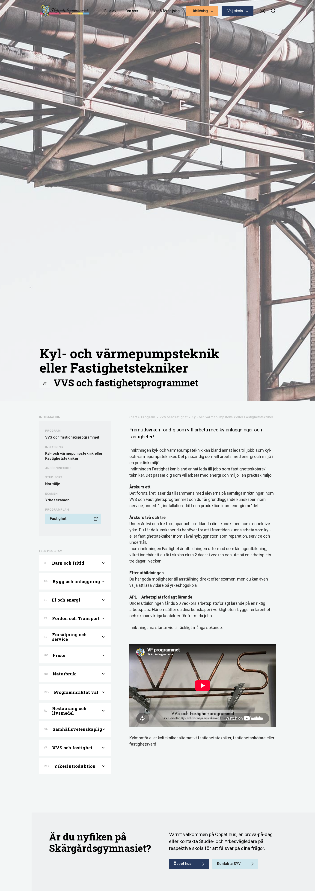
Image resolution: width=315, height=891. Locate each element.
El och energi (66, 600)
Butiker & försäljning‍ (163, 11)
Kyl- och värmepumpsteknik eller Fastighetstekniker (232, 417)
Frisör (59, 655)
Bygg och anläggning (76, 581)
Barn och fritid (68, 563)
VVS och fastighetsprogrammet (125, 382)
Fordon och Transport (76, 618)
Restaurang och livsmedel (69, 710)
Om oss (131, 11)
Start (133, 417)
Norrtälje (52, 484)
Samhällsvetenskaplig (77, 729)
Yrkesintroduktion (74, 766)
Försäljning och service (69, 636)
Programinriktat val (76, 692)
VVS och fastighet (173, 417)
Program (148, 417)
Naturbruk (64, 673)
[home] (64, 11)
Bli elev (110, 11)
